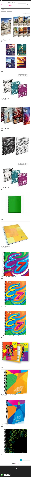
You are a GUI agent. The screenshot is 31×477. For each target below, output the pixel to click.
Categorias (3, 9)
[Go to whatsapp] (2, 475)
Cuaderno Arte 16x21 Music (5, 128)
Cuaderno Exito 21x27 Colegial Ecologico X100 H (8, 276)
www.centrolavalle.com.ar (19, 472)
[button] (1, 0)
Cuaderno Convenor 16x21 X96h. (6, 246)
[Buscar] (18, 4)
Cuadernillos (9, 11)
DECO (8, 4)
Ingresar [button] (25, 0)
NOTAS (11, 4)
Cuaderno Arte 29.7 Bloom (5, 187)
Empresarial (3, 11)
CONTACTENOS (10, 5)
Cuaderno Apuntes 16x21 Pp (5, 39)
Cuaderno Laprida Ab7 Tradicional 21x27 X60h (8, 424)
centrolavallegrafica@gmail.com (12, 472)
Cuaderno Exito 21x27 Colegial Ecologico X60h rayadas (10, 335)
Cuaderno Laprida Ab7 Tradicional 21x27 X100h (8, 394)
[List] (25, 13)
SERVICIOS (13, 2)
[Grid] (23, 13)
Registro (29, 0)
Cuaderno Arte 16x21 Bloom (5, 98)
